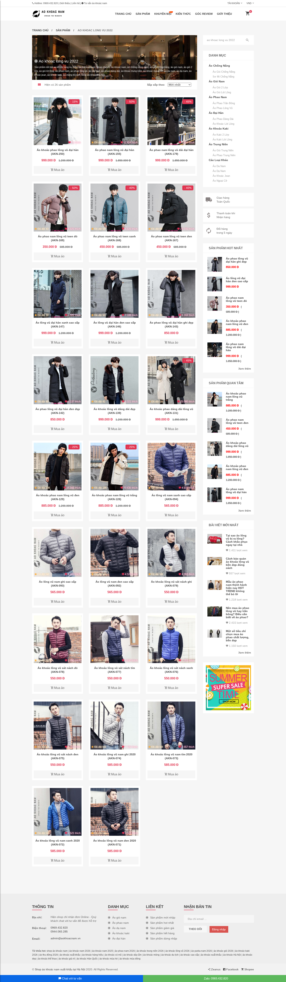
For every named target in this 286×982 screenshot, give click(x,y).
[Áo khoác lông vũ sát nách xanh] (171, 639)
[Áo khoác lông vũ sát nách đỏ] (58, 639)
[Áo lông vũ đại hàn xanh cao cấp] (58, 294)
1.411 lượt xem (237, 550)
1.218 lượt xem (238, 599)
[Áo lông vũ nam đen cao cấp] (114, 553)
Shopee (249, 969)
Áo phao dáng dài (223, 119)
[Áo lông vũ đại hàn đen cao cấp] (114, 294)
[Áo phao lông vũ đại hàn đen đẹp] (58, 380)
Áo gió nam (119, 917)
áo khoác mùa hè (108, 958)
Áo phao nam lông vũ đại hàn (236, 491)
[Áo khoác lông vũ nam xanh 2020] (58, 812)
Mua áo (58, 170)
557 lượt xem (236, 573)
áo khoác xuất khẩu (70, 954)
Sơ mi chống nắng (223, 76)
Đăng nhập (219, 929)
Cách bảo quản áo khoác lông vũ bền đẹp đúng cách (237, 563)
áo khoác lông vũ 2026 (177, 951)
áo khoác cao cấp (189, 954)
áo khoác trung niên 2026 (150, 951)
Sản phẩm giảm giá (162, 928)
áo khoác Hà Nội (232, 954)
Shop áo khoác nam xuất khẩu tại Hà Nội (60, 969)
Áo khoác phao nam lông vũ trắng (236, 396)
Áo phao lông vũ (222, 108)
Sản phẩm (143, 13)
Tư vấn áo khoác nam (95, 3)
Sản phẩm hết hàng (162, 933)
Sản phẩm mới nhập (162, 917)
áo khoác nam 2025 (102, 951)
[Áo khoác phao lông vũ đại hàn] (58, 121)
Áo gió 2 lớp (220, 87)
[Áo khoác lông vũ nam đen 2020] (114, 812)
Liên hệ (76, 3)
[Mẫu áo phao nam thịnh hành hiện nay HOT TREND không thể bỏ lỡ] (214, 585)
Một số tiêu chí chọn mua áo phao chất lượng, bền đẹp (237, 635)
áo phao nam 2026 (125, 951)
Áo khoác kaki (120, 933)
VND (249, 3)
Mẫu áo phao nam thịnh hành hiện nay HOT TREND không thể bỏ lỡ (236, 588)
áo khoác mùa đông (129, 958)
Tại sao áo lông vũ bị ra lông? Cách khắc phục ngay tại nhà (236, 540)
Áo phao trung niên (224, 155)
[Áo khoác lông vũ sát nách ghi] (171, 553)
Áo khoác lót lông (223, 123)
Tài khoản (233, 3)
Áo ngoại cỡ (220, 180)
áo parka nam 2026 (201, 951)
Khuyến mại (162, 13)
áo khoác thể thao (47, 958)
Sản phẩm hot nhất (162, 922)
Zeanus (215, 969)
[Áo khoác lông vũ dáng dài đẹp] (114, 380)
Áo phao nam (120, 922)
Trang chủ (123, 13)
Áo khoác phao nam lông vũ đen (237, 322)
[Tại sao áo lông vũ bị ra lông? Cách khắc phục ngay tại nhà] (214, 539)
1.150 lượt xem (238, 645)
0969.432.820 (50, 3)
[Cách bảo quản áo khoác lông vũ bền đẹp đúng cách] (214, 561)
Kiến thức (183, 13)
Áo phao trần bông (224, 103)
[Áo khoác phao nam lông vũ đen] (58, 466)
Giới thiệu (65, 3)
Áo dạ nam (219, 171)
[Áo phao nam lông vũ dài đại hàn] (171, 121)
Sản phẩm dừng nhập (163, 938)
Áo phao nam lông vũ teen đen (237, 421)
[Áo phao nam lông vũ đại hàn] (114, 121)
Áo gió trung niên (223, 150)
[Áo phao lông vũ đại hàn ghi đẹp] (171, 294)
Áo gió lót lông (222, 92)
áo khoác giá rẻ (67, 958)
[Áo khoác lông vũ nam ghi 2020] (114, 725)
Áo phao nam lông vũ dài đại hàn (236, 347)
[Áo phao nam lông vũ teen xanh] (114, 207)
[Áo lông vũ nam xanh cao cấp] (171, 466)
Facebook (232, 969)
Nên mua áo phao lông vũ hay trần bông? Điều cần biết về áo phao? (237, 612)
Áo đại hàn (118, 938)
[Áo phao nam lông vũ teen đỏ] (58, 207)
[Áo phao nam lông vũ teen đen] (171, 207)
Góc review (204, 13)
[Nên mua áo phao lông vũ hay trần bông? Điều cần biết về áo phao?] (214, 611)
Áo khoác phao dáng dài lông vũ (237, 444)
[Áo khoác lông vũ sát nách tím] (114, 639)
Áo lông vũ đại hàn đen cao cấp (237, 280)
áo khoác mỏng (151, 954)
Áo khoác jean (221, 175)
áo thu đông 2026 (48, 954)
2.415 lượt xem (238, 622)
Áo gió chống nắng (224, 71)
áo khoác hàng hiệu (92, 954)
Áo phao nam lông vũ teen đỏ (236, 299)
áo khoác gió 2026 (223, 951)
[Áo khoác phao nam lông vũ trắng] (114, 466)
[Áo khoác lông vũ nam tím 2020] (171, 725)
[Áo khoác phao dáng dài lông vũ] (171, 380)
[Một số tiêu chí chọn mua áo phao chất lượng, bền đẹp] (214, 633)
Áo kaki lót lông (222, 139)
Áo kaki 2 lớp (221, 134)
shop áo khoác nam (57, 951)
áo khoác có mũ (113, 954)
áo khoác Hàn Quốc (87, 958)
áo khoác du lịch (170, 954)
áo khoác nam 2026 (79, 951)
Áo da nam (219, 166)
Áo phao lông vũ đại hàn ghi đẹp (237, 260)
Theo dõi (195, 929)
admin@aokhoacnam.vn (66, 938)
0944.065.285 (59, 931)
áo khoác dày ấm (132, 954)
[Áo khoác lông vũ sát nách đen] (58, 725)
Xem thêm (244, 368)
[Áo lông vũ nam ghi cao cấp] (58, 553)
